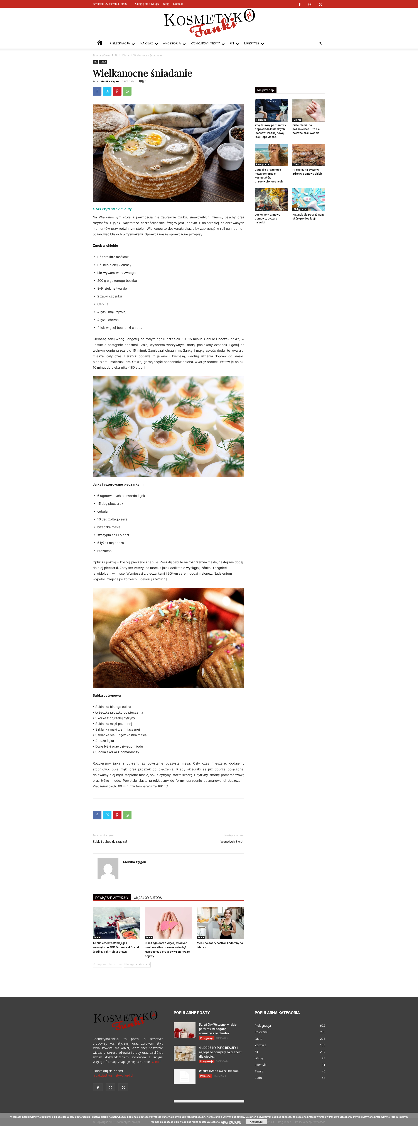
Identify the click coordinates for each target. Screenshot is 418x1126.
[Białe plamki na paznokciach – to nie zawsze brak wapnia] (308, 110)
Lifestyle (251, 43)
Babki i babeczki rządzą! (110, 842)
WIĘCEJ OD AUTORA (148, 898)
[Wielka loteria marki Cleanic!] (185, 1076)
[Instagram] (310, 4)
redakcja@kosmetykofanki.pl (113, 1075)
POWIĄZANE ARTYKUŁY (111, 898)
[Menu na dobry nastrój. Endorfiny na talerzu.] (220, 923)
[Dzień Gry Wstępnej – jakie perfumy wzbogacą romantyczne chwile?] (185, 1030)
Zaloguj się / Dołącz (147, 3)
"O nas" (156, 1062)
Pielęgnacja (120, 43)
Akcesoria (172, 43)
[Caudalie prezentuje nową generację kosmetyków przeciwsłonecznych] (271, 155)
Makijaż (146, 43)
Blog (166, 3)
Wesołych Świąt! (232, 842)
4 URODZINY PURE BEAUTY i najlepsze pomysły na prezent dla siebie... (220, 1052)
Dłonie (297, 119)
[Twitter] (320, 4)
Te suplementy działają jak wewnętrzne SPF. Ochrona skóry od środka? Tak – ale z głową (116, 947)
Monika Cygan (110, 81)
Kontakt (178, 3)
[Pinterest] (117, 91)
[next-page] (137, 964)
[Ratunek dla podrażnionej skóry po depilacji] (308, 199)
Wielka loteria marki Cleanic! (219, 1071)
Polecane (261, 119)
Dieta (125, 55)
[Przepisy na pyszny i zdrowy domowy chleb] (308, 155)
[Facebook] (299, 4)
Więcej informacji (231, 1121)
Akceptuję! (256, 1122)
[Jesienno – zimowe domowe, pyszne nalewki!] (271, 199)
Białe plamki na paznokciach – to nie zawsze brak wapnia (306, 129)
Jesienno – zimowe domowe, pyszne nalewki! (267, 218)
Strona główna (101, 55)
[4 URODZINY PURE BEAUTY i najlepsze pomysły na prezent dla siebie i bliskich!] (185, 1053)
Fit (232, 43)
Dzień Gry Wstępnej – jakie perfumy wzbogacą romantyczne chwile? (217, 1029)
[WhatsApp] (127, 91)
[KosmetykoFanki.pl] (209, 23)
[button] (320, 44)
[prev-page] (107, 964)
